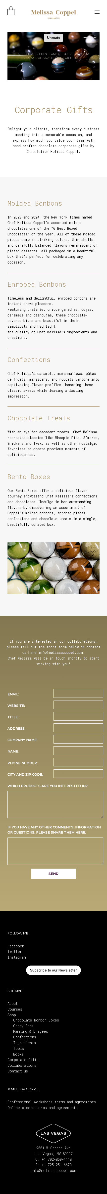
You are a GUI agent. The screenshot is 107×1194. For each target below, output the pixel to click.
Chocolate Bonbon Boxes (36, 1020)
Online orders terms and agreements (42, 1107)
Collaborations (21, 1065)
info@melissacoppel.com (53, 1170)
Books (18, 1054)
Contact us (17, 1071)
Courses (14, 1009)
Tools (18, 1048)
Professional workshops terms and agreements (51, 1102)
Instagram (16, 957)
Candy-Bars (23, 1025)
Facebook (15, 946)
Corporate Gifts (23, 1059)
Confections (24, 1037)
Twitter (14, 951)
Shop (11, 1015)
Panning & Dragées (30, 1031)
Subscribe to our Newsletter (53, 970)
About (12, 1003)
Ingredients (24, 1042)
